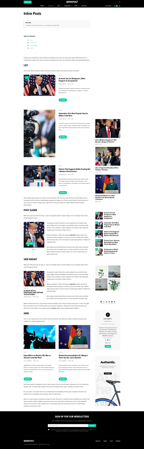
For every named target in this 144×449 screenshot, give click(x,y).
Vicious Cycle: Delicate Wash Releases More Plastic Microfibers (112, 243)
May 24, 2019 (70, 84)
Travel (60, 165)
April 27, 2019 (98, 172)
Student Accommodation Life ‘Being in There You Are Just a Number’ (73, 356)
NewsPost (72, 2)
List (31, 40)
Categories (67, 5)
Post (58, 5)
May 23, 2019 (70, 118)
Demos (42, 5)
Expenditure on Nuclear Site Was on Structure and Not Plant (37, 356)
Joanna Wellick (62, 84)
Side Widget (33, 45)
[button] (119, 6)
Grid (31, 48)
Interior (61, 110)
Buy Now (84, 5)
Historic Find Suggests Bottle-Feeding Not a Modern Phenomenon (74, 170)
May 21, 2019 (70, 360)
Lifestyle (61, 75)
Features (50, 5)
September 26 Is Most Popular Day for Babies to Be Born (73, 114)
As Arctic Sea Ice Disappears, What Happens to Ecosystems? (72, 79)
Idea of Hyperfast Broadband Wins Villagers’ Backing (106, 169)
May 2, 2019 (97, 201)
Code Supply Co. (108, 318)
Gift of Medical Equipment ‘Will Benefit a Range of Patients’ (105, 141)
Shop (76, 5)
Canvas (44, 25)
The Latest (108, 5)
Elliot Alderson (28, 360)
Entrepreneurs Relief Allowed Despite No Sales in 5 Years (111, 251)
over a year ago (108, 337)
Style (111, 441)
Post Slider (33, 43)
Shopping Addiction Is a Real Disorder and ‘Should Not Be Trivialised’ (105, 198)
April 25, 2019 (98, 144)
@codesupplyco (108, 321)
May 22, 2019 (36, 360)
